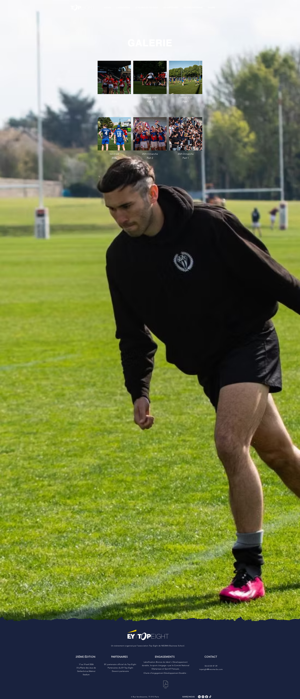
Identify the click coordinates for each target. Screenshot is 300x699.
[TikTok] (210, 696)
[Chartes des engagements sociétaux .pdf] (166, 685)
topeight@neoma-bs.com (211, 669)
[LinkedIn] (199, 696)
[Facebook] (206, 696)
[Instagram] (203, 696)
